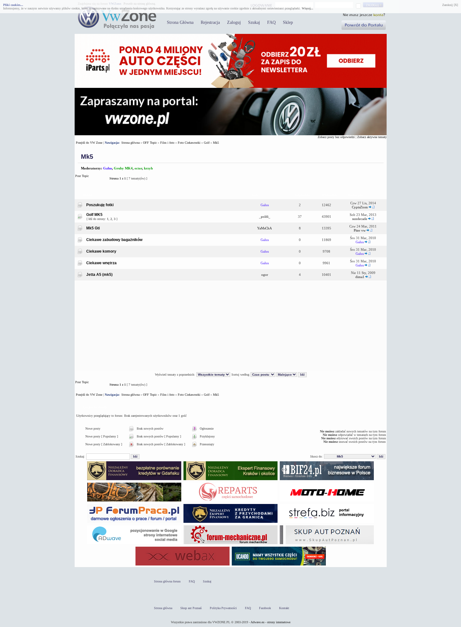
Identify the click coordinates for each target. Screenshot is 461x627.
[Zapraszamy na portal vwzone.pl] (231, 134)
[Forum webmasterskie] (182, 565)
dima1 (359, 277)
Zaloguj (234, 22)
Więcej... (307, 8)
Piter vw (360, 230)
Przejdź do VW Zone (89, 142)
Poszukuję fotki (100, 205)
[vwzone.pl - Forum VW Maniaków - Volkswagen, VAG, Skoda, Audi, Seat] (117, 28)
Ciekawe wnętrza (101, 263)
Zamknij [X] (450, 5)
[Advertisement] (230, 326)
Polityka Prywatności (223, 608)
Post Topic (82, 176)
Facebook (265, 608)
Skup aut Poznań (191, 608)
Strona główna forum (167, 581)
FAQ (271, 22)
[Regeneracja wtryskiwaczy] (230, 501)
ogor (264, 274)
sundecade (359, 219)
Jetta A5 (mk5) (99, 274)
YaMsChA (264, 228)
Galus (107, 168)
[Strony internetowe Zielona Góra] (134, 544)
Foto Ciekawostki (189, 142)
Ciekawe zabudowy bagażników (114, 240)
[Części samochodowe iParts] (231, 86)
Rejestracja (210, 22)
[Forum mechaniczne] (230, 544)
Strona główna (130, 142)
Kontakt (284, 608)
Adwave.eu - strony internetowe (270, 622)
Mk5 (216, 142)
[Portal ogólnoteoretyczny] (326, 522)
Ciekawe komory (101, 251)
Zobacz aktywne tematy (372, 137)
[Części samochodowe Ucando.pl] (278, 565)
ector (138, 168)
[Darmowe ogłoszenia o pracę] (134, 522)
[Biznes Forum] (326, 480)
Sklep (288, 22)
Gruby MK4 (123, 168)
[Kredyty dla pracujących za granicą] (230, 522)
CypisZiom (360, 207)
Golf (206, 142)
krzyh (148, 168)
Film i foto (167, 142)
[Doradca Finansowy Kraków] (230, 480)
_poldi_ (264, 216)
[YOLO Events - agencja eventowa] (134, 501)
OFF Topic (150, 142)
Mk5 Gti (93, 228)
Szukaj (254, 22)
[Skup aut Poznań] (326, 501)
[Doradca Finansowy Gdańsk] (134, 480)
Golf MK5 (94, 214)
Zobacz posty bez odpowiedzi (336, 137)
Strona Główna (180, 22)
